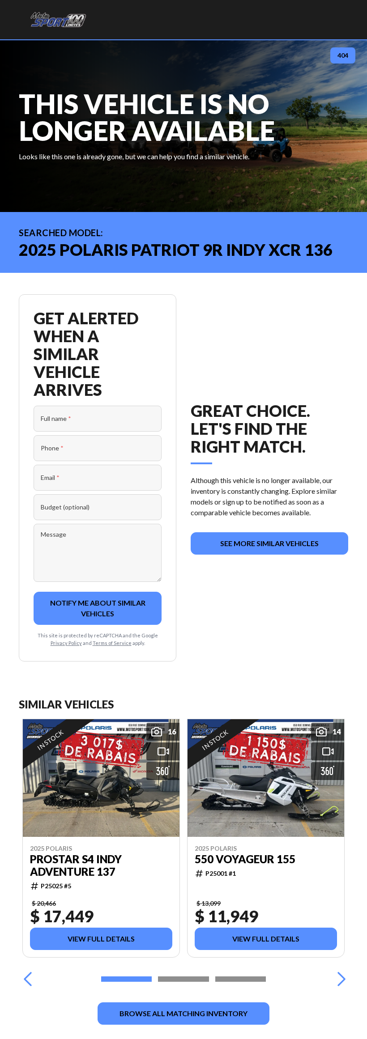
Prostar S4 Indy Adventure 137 (76, 865)
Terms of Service (112, 643)
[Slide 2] (183, 979)
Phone (52, 448)
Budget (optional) (65, 507)
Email (50, 477)
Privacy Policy (66, 643)
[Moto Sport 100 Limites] (58, 19)
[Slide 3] (240, 979)
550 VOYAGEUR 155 (245, 859)
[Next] (339, 979)
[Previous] (28, 979)
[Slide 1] (126, 979)
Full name (56, 418)
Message (53, 534)
